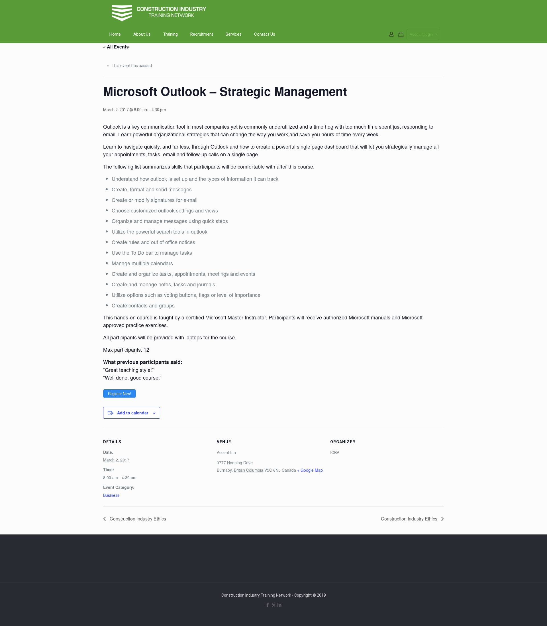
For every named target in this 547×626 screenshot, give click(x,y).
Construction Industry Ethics (137, 518)
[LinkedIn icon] (279, 605)
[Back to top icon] (520, 614)
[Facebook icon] (268, 605)
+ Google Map (310, 470)
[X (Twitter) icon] (274, 605)
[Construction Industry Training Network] (160, 13)
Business (111, 495)
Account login (421, 34)
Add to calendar (132, 413)
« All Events (116, 46)
